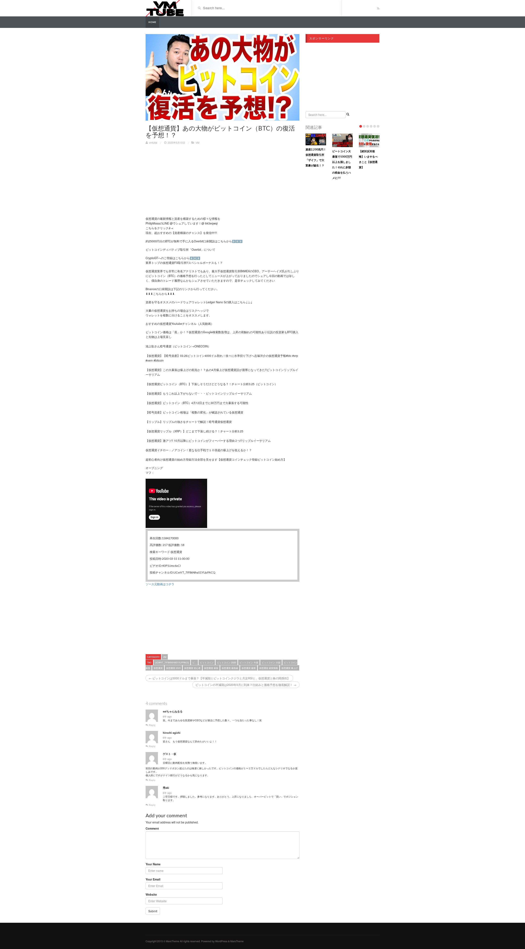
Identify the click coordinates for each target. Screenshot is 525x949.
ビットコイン (206, 662)
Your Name (153, 864)
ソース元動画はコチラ (160, 584)
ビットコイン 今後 (249, 662)
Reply (152, 725)
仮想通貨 (158, 668)
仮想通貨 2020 (173, 668)
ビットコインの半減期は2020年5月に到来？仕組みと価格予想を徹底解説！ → (245, 685)
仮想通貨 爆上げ (289, 668)
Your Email (153, 879)
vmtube (153, 142)
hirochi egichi (171, 733)
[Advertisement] (180, 177)
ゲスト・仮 (169, 754)
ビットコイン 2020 (226, 662)
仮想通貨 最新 (249, 668)
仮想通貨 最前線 (230, 668)
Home (152, 22)
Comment (152, 828)
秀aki (166, 788)
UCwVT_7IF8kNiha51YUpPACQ (172, 662)
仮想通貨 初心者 (192, 668)
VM (197, 142)
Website (151, 894)
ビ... (194, 662)
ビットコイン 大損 (271, 662)
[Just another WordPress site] (165, 8)
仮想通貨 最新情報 (268, 668)
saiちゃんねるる (173, 711)
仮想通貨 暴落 (211, 668)
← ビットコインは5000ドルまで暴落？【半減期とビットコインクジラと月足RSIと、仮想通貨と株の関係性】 (219, 678)
